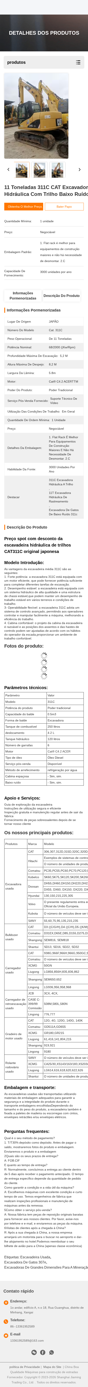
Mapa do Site (52, 1367)
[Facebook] (43, 1353)
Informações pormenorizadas (23, 295)
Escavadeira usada (35, 1257)
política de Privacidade (24, 1367)
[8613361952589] (51, 1353)
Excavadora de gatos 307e (25, 1262)
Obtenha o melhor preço (25, 206)
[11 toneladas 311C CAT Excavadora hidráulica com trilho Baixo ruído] (36, 116)
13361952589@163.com (27, 1340)
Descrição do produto (62, 296)
